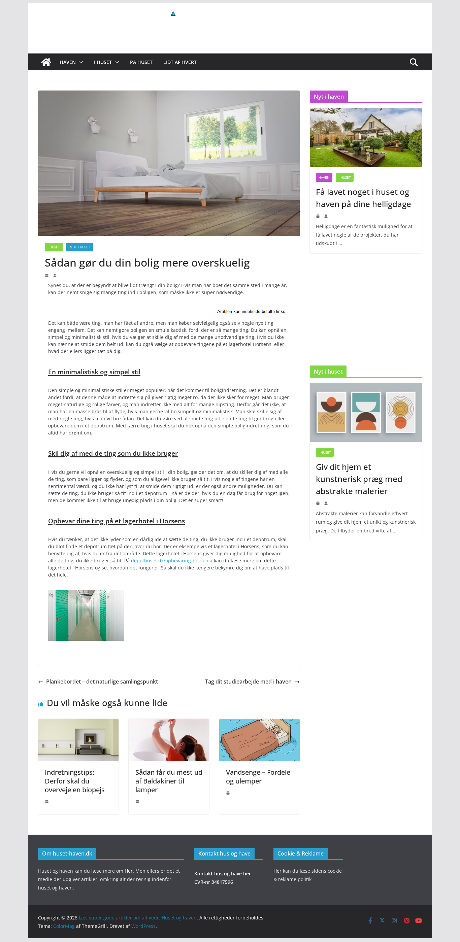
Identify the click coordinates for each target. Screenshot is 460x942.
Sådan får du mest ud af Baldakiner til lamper (168, 781)
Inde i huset (79, 247)
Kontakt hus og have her (222, 873)
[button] (79, 62)
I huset (103, 62)
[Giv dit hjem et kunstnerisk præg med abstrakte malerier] (366, 412)
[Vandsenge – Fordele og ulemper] (259, 723)
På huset (141, 62)
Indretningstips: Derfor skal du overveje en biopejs (75, 781)
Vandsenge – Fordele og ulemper (258, 777)
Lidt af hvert (180, 62)
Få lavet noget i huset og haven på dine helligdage (363, 197)
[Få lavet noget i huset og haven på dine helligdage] (366, 137)
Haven (68, 62)
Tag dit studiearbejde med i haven (248, 681)
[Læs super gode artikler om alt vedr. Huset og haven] (46, 62)
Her (129, 871)
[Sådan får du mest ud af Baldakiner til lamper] (169, 723)
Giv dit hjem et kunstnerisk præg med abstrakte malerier (359, 478)
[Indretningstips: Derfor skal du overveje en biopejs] (78, 723)
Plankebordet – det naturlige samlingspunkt (102, 681)
